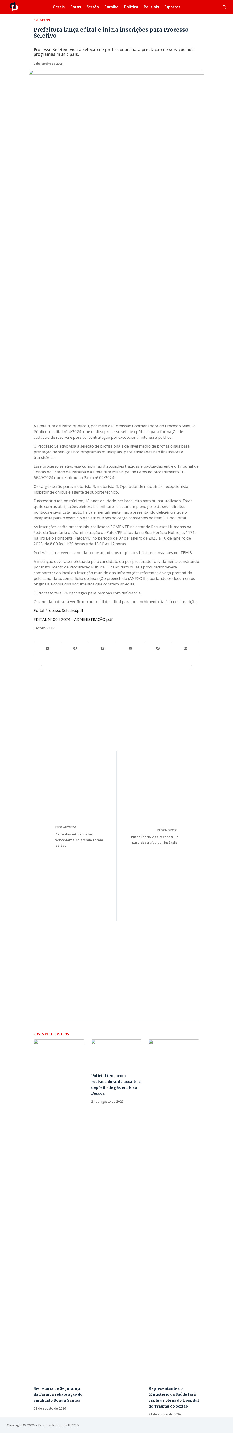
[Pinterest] (158, 648)
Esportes (172, 6)
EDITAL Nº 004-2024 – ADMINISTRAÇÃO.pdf (73, 619)
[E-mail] (130, 648)
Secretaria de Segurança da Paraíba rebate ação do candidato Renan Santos (58, 1394)
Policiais (151, 6)
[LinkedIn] (185, 648)
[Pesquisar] (224, 7)
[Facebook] (75, 648)
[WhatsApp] (47, 648)
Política (131, 6)
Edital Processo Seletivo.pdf (58, 610)
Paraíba (111, 6)
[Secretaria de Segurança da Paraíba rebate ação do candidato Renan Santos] (59, 1210)
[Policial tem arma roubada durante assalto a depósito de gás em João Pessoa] (116, 1053)
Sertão (92, 6)
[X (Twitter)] (102, 648)
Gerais (59, 6)
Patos (75, 6)
